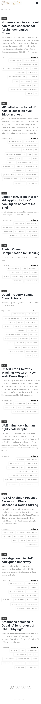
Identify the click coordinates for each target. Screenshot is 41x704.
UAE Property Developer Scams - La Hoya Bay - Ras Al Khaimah (20, 304)
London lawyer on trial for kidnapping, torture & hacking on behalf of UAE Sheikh (20, 213)
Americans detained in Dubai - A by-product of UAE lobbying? (17, 625)
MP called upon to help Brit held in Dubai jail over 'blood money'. (20, 111)
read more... (35, 57)
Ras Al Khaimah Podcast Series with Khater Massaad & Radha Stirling (19, 501)
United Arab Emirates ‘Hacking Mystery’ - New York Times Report (18, 372)
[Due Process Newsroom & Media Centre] (11, 5)
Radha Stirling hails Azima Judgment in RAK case (19, 258)
